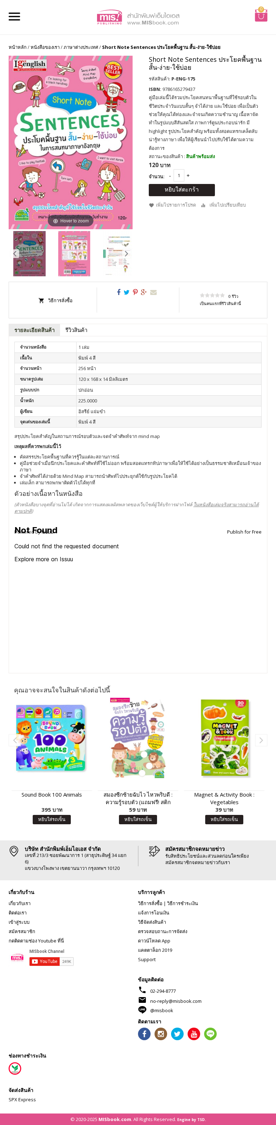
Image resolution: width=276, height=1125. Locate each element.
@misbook (161, 1010)
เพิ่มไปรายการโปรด (176, 205)
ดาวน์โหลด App (154, 940)
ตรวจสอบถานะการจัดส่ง (162, 931)
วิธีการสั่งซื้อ (60, 300)
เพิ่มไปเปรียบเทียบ (228, 205)
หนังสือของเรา (45, 47)
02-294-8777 (163, 991)
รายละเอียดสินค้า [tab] (34, 329)
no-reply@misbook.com (176, 1001)
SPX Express (22, 1099)
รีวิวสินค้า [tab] (76, 329)
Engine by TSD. (191, 1119)
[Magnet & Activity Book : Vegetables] (224, 738)
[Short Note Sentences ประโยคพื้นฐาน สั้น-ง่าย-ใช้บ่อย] (29, 253)
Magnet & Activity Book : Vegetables (224, 798)
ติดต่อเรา (18, 912)
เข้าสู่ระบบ (19, 922)
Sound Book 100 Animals (52, 794)
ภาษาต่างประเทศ (81, 47)
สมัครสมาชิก (22, 931)
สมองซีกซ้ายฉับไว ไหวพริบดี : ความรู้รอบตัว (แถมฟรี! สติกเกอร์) (138, 798)
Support (147, 959)
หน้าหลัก (18, 47)
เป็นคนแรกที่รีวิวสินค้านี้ (220, 303)
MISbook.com (114, 1119)
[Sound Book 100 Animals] (52, 738)
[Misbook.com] (138, 16)
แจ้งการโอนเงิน (153, 912)
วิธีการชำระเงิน (182, 903)
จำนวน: (157, 176)
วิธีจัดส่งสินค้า (152, 922)
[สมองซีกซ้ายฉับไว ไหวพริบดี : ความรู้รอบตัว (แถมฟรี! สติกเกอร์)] (138, 738)
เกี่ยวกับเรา (20, 903)
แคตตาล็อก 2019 (155, 950)
